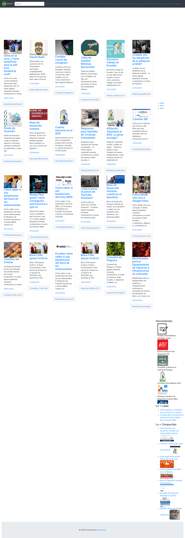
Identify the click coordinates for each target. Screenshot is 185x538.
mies (72, 299)
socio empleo (176, 4)
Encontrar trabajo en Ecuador (113, 62)
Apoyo (83, 288)
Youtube (90, 228)
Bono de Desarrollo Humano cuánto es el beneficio (114, 191)
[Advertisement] (64, 23)
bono (19, 235)
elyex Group (101, 530)
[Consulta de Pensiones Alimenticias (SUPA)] (165, 502)
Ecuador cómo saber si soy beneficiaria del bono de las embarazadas (64, 261)
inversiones (8, 161)
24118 (6, 235)
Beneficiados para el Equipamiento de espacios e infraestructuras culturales (140, 266)
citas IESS (59, 161)
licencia (66, 4)
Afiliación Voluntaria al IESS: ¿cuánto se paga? (115, 133)
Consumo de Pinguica (114, 259)
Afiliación (136, 94)
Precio (83, 228)
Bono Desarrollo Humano (133, 4)
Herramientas (144, 149)
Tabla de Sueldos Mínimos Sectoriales (88, 62)
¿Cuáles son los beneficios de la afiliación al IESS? (141, 59)
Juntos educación (162, 4)
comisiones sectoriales (90, 99)
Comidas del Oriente (11, 261)
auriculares (44, 90)
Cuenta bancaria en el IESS (63, 130)
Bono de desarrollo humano (36, 125)
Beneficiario (68, 227)
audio (32, 90)
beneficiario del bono (43, 159)
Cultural (146, 306)
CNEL (151, 4)
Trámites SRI (140, 119)
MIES (162, 103)
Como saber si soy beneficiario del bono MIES (64, 192)
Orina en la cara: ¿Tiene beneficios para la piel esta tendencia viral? (11, 65)
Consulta (33, 237)
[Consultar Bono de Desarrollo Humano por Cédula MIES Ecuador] (167, 438)
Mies (71, 4)
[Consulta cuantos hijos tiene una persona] (175, 450)
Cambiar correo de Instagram (61, 59)
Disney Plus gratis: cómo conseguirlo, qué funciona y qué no (39, 201)
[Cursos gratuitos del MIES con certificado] (167, 476)
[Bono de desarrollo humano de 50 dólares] (167, 488)
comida (7, 295)
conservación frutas (115, 293)
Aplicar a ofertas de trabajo (118, 95)
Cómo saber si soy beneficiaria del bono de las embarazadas (12, 197)
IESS (150, 94)
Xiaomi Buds (37, 57)
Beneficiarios (137, 306)
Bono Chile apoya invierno (39, 257)
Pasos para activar (114, 4)
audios (37, 90)
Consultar (78, 4)
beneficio (7, 104)
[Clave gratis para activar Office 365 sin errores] (167, 464)
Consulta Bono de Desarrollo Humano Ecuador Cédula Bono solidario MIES (171, 417)
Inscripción (57, 4)
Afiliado (84, 170)
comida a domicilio (18, 295)
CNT (146, 4)
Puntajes (102, 4)
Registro (48, 4)
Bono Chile (95, 288)
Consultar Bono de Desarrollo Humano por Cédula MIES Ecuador (169, 430)
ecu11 (10, 3)
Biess (162, 108)
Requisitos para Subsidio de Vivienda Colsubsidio (89, 133)
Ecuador (135, 149)
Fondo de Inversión (9, 130)
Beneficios (16, 104)
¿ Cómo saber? (44, 288)
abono (32, 159)
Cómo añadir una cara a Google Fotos (140, 197)
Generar (86, 4)
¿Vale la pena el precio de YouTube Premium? (89, 193)
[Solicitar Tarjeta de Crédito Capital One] (175, 515)
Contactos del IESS (71, 161)
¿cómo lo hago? (146, 236)
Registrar (94, 4)
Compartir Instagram (63, 93)
